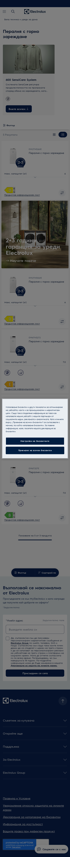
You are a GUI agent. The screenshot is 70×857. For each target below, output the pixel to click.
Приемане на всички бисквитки (35, 450)
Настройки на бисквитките (35, 441)
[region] (35, 428)
